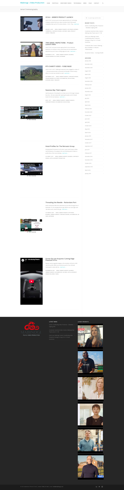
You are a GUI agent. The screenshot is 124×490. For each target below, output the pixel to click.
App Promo (70, 29)
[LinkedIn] (96, 486)
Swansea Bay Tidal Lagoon (55, 90)
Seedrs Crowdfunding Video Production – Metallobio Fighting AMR (94, 26)
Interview (62, 56)
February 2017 (88, 153)
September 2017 (89, 146)
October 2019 (88, 125)
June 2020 (87, 119)
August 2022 (88, 95)
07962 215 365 (45, 486)
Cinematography (70, 100)
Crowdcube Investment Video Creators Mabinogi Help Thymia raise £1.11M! (94, 32)
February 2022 (88, 108)
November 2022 (88, 91)
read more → (73, 51)
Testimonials (77, 3)
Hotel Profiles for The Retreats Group (59, 146)
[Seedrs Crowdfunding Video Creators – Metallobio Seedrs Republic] (90, 336)
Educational (71, 78)
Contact (96, 3)
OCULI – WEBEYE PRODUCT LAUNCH (59, 17)
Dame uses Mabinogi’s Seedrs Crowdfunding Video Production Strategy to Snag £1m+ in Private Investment (92, 39)
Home (48, 3)
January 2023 (88, 88)
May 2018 (87, 129)
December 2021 (88, 112)
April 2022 (87, 101)
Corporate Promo (57, 31)
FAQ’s (90, 3)
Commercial (48, 31)
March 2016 (87, 170)
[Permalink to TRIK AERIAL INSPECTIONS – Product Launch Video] (31, 49)
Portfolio (55, 3)
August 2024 (88, 77)
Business (76, 29)
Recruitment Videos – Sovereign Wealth (94, 53)
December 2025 (88, 64)
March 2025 (87, 74)
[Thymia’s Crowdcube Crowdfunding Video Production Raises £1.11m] (90, 414)
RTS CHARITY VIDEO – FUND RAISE (58, 66)
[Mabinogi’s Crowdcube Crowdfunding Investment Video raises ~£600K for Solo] (91, 388)
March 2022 (87, 105)
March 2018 (87, 132)
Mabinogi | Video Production (32, 3)
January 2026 (88, 60)
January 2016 (88, 173)
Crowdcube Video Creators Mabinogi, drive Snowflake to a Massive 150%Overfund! (93, 47)
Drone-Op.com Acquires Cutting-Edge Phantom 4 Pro (59, 259)
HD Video (65, 272)
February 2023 (88, 84)
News (84, 3)
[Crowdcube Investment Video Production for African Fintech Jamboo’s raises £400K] (90, 362)
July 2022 (87, 98)
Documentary (63, 78)
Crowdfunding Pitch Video (52, 56)
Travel (57, 274)
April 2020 (87, 122)
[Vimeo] (102, 486)
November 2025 (88, 67)
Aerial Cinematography (61, 29)
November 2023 (88, 81)
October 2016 (88, 163)
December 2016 (88, 156)
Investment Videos (65, 3)
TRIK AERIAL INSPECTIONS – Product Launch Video (59, 43)
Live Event (64, 31)
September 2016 (89, 166)
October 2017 (88, 142)
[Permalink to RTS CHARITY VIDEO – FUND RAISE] (31, 72)
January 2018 (88, 136)
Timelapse (52, 33)
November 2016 (88, 160)
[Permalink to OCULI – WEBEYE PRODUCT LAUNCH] (31, 23)
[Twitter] (99, 486)
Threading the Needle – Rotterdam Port (60, 202)
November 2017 (88, 139)
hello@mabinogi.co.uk (58, 486)
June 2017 (87, 149)
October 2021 (88, 115)
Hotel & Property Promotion (57, 158)
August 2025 (88, 71)
